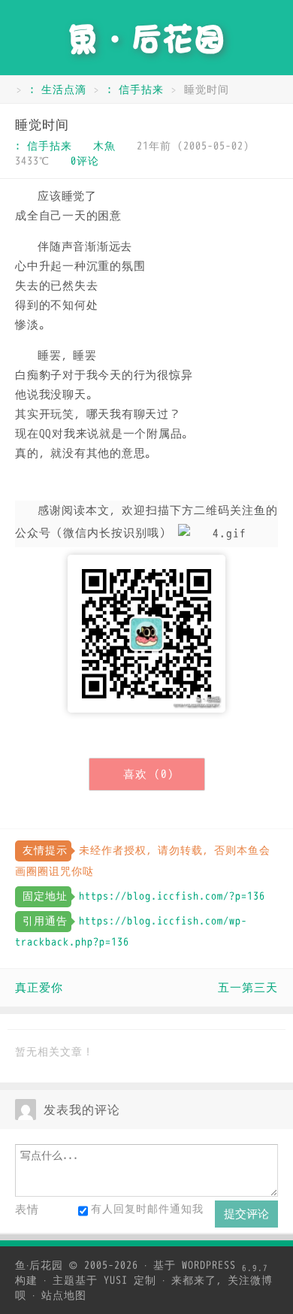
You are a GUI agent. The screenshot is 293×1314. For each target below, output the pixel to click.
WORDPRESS (225, 1265)
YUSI (116, 1280)
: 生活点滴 (57, 89)
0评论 (85, 161)
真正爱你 (39, 988)
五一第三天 (248, 988)
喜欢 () (148, 774)
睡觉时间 (42, 125)
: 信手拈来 (135, 89)
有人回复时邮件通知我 (147, 1209)
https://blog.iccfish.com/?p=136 (172, 896)
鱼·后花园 (39, 1265)
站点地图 (63, 1295)
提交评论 (246, 1213)
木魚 (104, 146)
